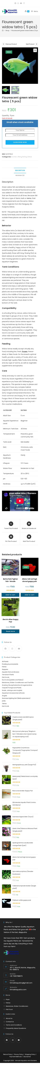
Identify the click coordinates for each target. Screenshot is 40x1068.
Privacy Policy (18, 1054)
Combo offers (16, 157)
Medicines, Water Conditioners (17, 1006)
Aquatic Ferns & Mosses (10, 672)
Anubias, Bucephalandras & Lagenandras (17, 685)
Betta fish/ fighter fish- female (10, 580)
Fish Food (9, 1009)
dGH (28, 484)
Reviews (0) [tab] (20, 175)
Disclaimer (27, 1057)
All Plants (5, 661)
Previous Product (11, 44)
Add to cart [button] (10, 595)
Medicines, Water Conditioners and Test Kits (18, 682)
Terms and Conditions (14, 1025)
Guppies (5, 669)
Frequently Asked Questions (16, 1028)
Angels (4, 696)
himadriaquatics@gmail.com (21, 983)
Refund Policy (7, 1054)
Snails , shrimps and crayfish (12, 690)
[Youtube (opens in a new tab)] (21, 3)
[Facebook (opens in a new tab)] (16, 3)
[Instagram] (12, 648)
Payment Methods (15, 1057)
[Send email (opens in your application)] (24, 3)
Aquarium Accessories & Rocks (13, 693)
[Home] (2, 30)
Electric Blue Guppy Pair (10, 620)
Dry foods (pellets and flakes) (12, 680)
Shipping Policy (30, 1054)
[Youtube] (19, 648)
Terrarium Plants (8, 674)
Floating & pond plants (10, 664)
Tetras (29, 157)
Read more (10, 631)
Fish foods (5, 677)
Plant (7, 999)
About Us (9, 1018)
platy (4, 701)
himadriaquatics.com (18, 989)
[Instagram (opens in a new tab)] (18, 3)
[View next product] (36, 44)
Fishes (24, 157)
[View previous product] (3, 44)
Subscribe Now (20, 142)
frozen (24, 351)
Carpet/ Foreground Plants (11, 688)
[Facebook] (5, 648)
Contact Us (10, 1022)
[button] (35, 50)
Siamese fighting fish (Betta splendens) (16, 698)
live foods (5, 706)
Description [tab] (20, 170)
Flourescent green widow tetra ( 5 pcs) (25, 30)
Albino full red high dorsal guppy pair (29, 580)
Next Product (30, 44)
